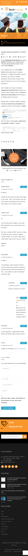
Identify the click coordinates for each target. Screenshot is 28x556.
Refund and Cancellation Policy (13, 549)
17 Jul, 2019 (11, 170)
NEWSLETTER (15, 427)
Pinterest (26, 2)
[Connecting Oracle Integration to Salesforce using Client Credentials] (3, 479)
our (11, 423)
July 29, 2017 (22, 57)
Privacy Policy (8, 551)
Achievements (4, 516)
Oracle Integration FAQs (7, 519)
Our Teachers (4, 526)
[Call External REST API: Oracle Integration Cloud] (14, 157)
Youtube (21, 2)
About (2, 511)
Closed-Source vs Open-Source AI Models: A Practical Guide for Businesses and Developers (16, 498)
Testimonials (4, 534)
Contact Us (4, 529)
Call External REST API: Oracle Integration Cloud (14, 168)
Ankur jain (5, 212)
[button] (24, 15)
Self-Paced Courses (6, 521)
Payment (3, 524)
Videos (3, 531)
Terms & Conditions (19, 551)
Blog (2, 514)
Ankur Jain (5, 57)
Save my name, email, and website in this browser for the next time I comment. (13, 400)
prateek (4, 325)
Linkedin (24, 2)
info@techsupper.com (7, 1)
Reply (23, 186)
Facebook (19, 2)
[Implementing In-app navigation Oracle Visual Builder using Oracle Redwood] (3, 486)
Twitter (17, 2)
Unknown (4, 254)
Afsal (3, 342)
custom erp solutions (19, 348)
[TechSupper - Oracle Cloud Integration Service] (14, 9)
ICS (6, 41)
